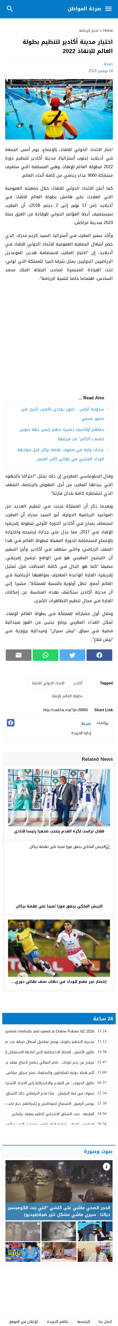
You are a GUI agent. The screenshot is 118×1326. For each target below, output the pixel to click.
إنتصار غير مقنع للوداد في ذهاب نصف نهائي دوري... (59, 981)
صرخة (108, 63)
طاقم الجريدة (57, 1321)
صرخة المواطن (84, 8)
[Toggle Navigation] (109, 9)
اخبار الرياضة (88, 30)
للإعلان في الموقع (23, 1321)
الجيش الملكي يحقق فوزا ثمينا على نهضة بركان (59, 906)
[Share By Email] (18, 655)
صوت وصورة (98, 1151)
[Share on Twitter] (72, 655)
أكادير (78, 683)
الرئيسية (83, 1321)
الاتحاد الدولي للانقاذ (48, 683)
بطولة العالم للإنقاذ (66, 696)
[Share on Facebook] (99, 655)
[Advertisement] (59, 336)
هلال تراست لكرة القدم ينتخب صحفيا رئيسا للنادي (59, 831)
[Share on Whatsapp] (45, 655)
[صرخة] (102, 727)
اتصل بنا (105, 1321)
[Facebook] (10, 723)
